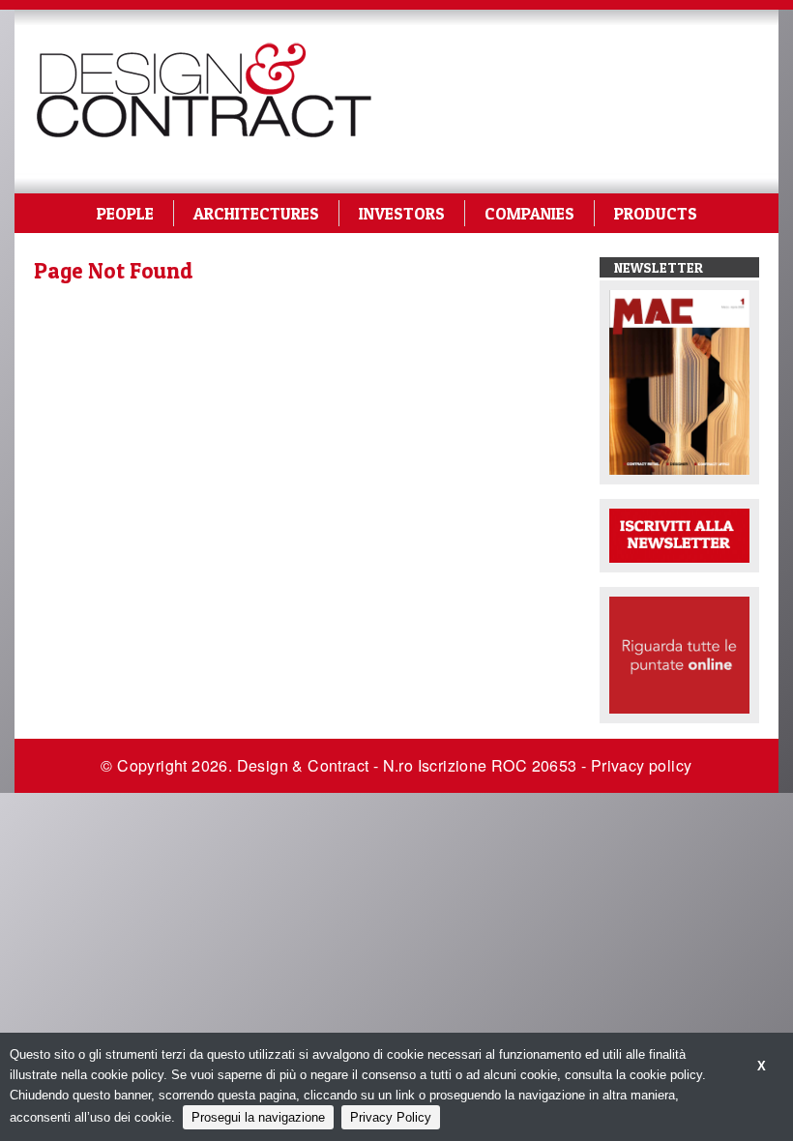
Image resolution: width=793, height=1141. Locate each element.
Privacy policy (641, 765)
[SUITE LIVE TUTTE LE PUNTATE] (679, 654)
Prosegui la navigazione (258, 1117)
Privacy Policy (390, 1117)
